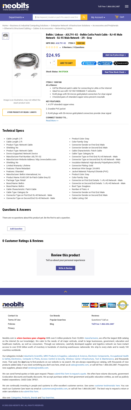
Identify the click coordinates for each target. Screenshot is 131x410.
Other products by (21, 112)
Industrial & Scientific (33, 356)
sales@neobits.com (80, 365)
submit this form (30, 391)
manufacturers (91, 338)
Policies (11, 324)
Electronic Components (98, 356)
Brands (34, 397)
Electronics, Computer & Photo (25, 359)
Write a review (66, 268)
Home (5, 25)
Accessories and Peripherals (105, 25)
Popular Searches (58, 320)
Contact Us (13, 315)
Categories (16, 397)
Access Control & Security (53, 359)
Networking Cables (63, 28)
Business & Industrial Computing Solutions (29, 25)
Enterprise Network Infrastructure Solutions (70, 25)
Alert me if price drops (115, 55)
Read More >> (52, 120)
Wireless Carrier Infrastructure (80, 359)
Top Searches (48, 397)
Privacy (11, 328)
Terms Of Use (14, 320)
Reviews (95, 315)
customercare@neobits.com (54, 388)
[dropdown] (126, 6)
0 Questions (78, 47)
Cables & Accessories (43, 28)
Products (26, 397)
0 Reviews (67, 47)
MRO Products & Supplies (55, 356)
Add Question (16, 229)
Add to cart (66, 63)
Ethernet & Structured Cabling (17, 28)
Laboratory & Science (77, 356)
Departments (15, 17)
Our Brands (55, 315)
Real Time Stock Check (115, 72)
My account (97, 17)
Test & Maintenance (104, 359)
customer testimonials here (107, 385)
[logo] (16, 6)
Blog (52, 324)
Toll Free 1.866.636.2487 (103, 324)
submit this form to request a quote (70, 374)
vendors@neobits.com (38, 368)
